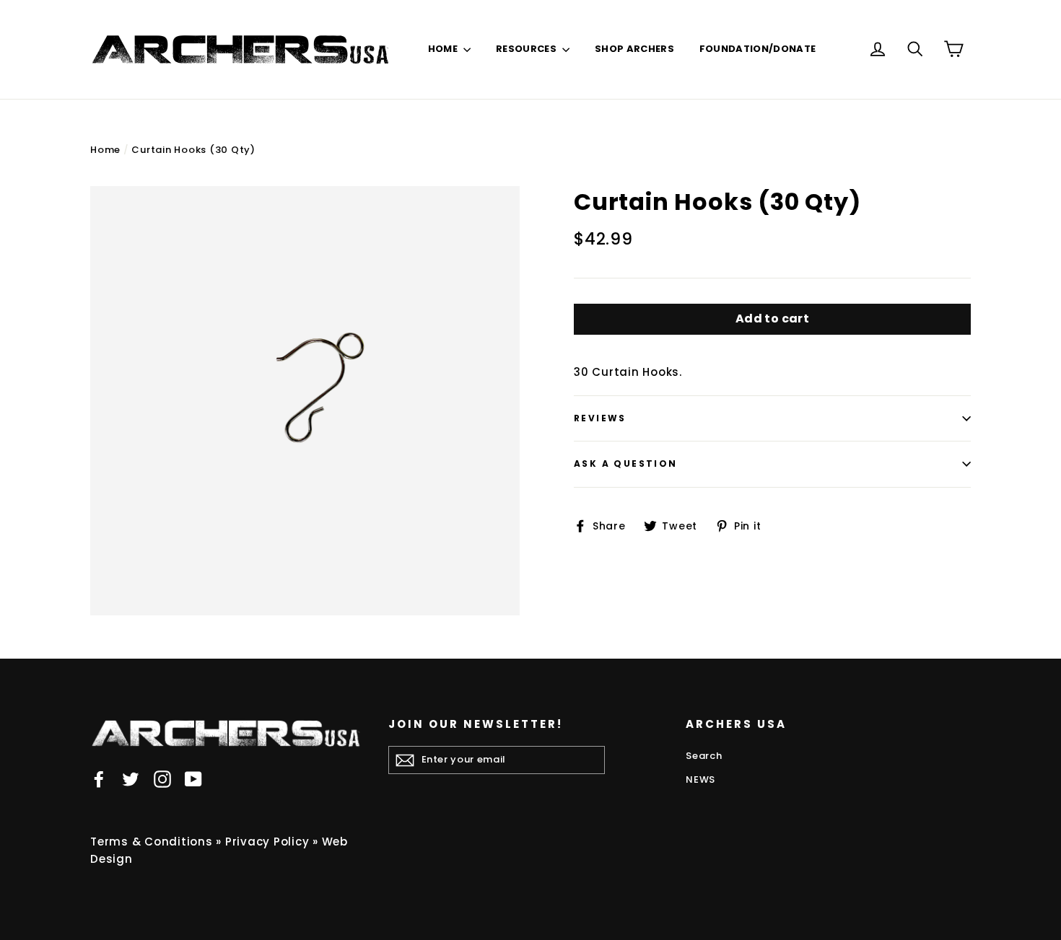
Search (704, 756)
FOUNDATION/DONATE (757, 49)
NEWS (700, 779)
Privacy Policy (267, 841)
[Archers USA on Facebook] (99, 779)
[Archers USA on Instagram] (162, 779)
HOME (444, 49)
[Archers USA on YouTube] (193, 779)
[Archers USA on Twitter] (130, 779)
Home (105, 150)
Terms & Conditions (151, 841)
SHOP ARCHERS (634, 49)
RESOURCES (527, 49)
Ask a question (626, 463)
